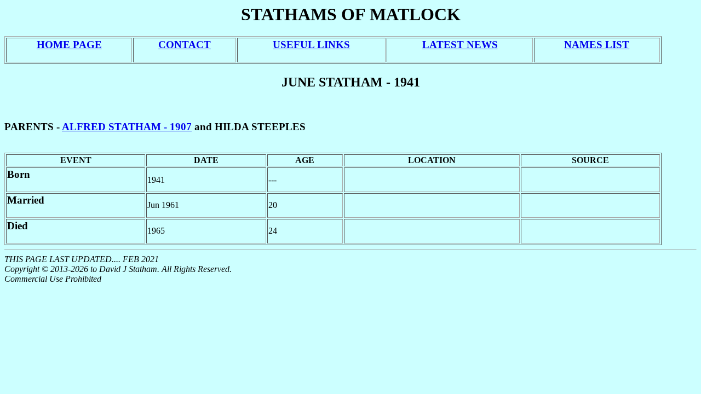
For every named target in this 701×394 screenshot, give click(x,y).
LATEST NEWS (460, 44)
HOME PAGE (69, 44)
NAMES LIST (596, 44)
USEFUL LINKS (311, 44)
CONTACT (184, 44)
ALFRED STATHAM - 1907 (127, 126)
